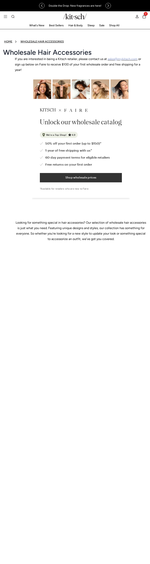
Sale (101, 25)
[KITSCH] (75, 16)
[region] (75, 5)
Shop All (114, 25)
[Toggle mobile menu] (5, 16)
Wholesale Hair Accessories (42, 41)
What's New (36, 25)
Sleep (91, 25)
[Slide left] (42, 5)
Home (8, 41)
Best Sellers (56, 25)
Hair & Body (75, 25)
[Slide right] (108, 5)
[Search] (13, 16)
